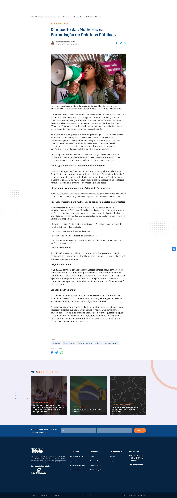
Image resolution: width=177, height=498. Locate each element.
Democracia (56, 343)
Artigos (112, 461)
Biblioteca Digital (95, 470)
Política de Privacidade (41, 495)
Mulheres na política (111, 343)
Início (32, 17)
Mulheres (98, 343)
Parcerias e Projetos (96, 461)
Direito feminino (69, 343)
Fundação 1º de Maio (85, 343)
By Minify (88, 495)
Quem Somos (74, 461)
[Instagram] (133, 469)
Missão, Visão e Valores (77, 465)
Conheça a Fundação (76, 456)
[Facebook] (130, 469)
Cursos (92, 456)
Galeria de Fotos (95, 465)
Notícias (112, 456)
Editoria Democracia (55, 17)
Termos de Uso (57, 495)
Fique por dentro (41, 17)
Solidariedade (74, 470)
